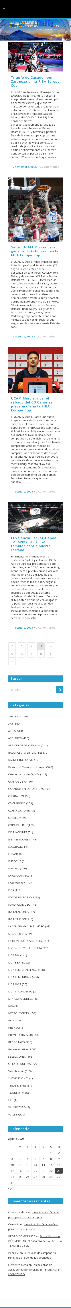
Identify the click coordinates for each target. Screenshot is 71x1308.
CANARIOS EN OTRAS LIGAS (26, 789)
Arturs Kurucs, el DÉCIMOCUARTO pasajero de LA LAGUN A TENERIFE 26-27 (35, 1240)
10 (12, 1165)
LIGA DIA (13, 955)
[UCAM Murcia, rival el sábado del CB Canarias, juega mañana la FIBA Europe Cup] (35, 370)
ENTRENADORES (19, 839)
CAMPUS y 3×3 (17, 781)
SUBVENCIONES (18, 1078)
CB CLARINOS (16, 803)
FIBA (11, 890)
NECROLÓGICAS (18, 1013)
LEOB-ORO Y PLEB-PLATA (25, 948)
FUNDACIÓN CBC (19, 904)
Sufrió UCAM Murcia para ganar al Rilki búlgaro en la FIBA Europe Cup (34, 251)
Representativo (18, 1049)
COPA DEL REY (17, 825)
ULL (10, 1100)
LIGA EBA (14, 962)
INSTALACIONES (18, 912)
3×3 (10, 723)
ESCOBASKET (16, 846)
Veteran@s (15, 1114)
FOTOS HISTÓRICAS (21, 897)
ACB (10, 731)
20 (35, 1170)
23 (58, 1170)
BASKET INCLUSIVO (20, 760)
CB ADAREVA (16, 796)
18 (20, 1170)
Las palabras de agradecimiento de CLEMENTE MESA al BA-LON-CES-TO (35, 1269)
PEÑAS (12, 1020)
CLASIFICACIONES (19, 810)
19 (27, 1170)
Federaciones (16, 883)
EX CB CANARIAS (18, 875)
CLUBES (13, 817)
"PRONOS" (15, 716)
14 (43, 1165)
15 (51, 1165)
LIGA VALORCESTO (20, 991)
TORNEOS (14, 1092)
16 (58, 1165)
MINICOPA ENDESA (20, 998)
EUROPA (13, 868)
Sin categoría (16, 1071)
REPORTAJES (16, 1042)
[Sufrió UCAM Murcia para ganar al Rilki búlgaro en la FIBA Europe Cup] (35, 210)
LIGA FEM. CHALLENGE (22, 969)
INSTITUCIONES (18, 919)
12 (27, 1165)
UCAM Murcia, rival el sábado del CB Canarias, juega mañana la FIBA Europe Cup (32, 404)
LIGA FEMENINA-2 (19, 977)
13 (35, 1165)
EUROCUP (14, 861)
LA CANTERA (16, 933)
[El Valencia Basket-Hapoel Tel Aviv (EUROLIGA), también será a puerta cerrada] (35, 517)
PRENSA (13, 1027)
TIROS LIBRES (17, 1085)
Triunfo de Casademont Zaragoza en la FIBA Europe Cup (35, 81)
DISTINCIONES (17, 832)
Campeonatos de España (24, 774)
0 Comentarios (49, 166)
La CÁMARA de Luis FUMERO (26, 926)
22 (51, 1170)
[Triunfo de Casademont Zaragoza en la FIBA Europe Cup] (35, 57)
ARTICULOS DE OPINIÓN (24, 745)
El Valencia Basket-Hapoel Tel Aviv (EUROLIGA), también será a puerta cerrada (34, 544)
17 (12, 1170)
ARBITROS (15, 738)
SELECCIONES (17, 1056)
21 (43, 1170)
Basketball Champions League (27, 767)
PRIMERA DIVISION (20, 1035)
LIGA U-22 (14, 984)
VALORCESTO (17, 1107)
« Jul (10, 1188)
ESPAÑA (13, 854)
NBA (11, 1006)
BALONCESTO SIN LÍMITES (25, 752)
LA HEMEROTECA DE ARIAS (25, 941)
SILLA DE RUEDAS (19, 1064)
